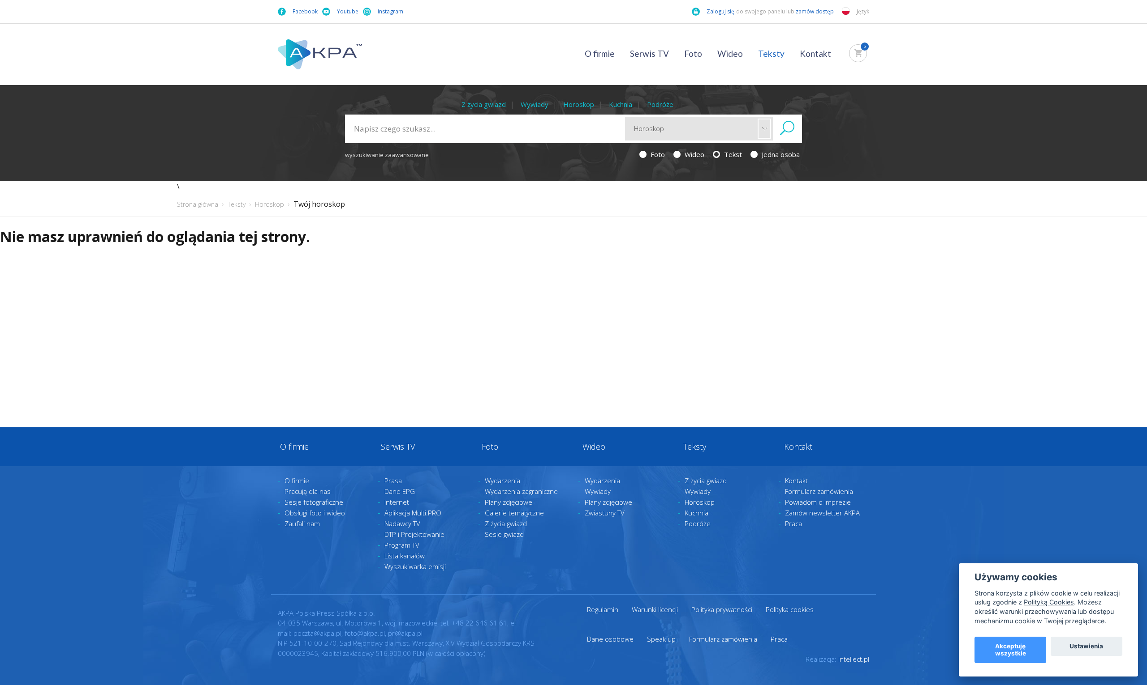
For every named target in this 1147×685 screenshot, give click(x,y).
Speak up (661, 638)
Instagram (390, 11)
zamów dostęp (815, 11)
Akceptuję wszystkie (1010, 649)
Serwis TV (649, 53)
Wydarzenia (502, 480)
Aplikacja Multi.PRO (412, 512)
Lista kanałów (404, 555)
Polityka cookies (790, 609)
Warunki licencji (655, 609)
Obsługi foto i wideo (315, 512)
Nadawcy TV (402, 523)
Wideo (730, 53)
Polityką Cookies (1049, 602)
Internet (396, 502)
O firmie (600, 53)
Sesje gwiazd (504, 534)
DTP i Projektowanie (414, 534)
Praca (793, 523)
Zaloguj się (720, 11)
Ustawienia (1086, 646)
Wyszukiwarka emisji (415, 566)
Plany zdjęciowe (508, 502)
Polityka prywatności (721, 609)
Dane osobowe (610, 638)
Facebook (305, 11)
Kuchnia (620, 104)
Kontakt (815, 53)
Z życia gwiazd (483, 104)
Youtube (347, 11)
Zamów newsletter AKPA (822, 512)
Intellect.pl (853, 659)
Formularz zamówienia (819, 491)
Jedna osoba (780, 154)
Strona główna (197, 204)
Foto (693, 53)
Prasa (393, 480)
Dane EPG (399, 491)
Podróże (660, 104)
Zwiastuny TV (605, 512)
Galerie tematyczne (514, 512)
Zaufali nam (302, 523)
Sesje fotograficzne (314, 502)
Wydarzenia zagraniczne (521, 491)
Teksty (771, 53)
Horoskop (578, 104)
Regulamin (602, 609)
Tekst (732, 154)
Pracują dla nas (308, 491)
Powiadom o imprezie (818, 502)
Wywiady (534, 104)
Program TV (401, 544)
